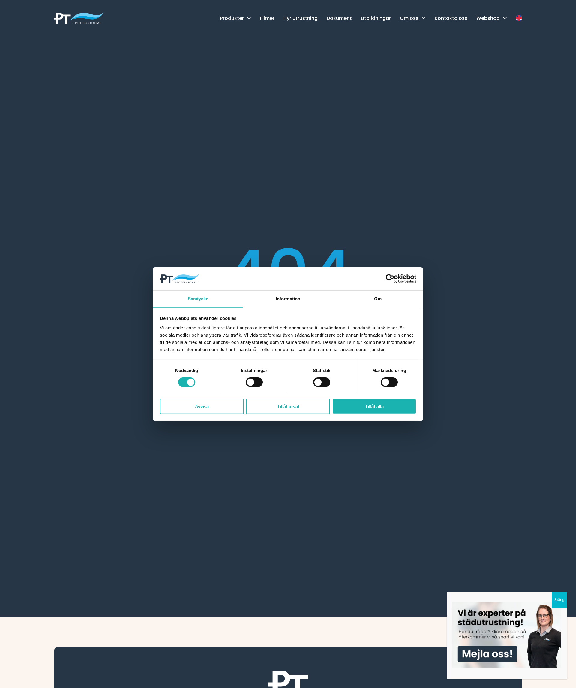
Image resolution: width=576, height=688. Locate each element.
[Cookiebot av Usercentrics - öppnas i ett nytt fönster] (390, 278)
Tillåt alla (374, 406)
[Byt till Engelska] (519, 18)
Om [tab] (378, 298)
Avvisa (202, 406)
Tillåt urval (288, 406)
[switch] (254, 382)
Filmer (267, 18)
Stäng (559, 599)
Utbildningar (376, 18)
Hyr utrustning (301, 18)
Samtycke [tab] (198, 298)
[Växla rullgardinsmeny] (249, 18)
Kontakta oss (451, 18)
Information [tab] (288, 298)
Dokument (339, 18)
